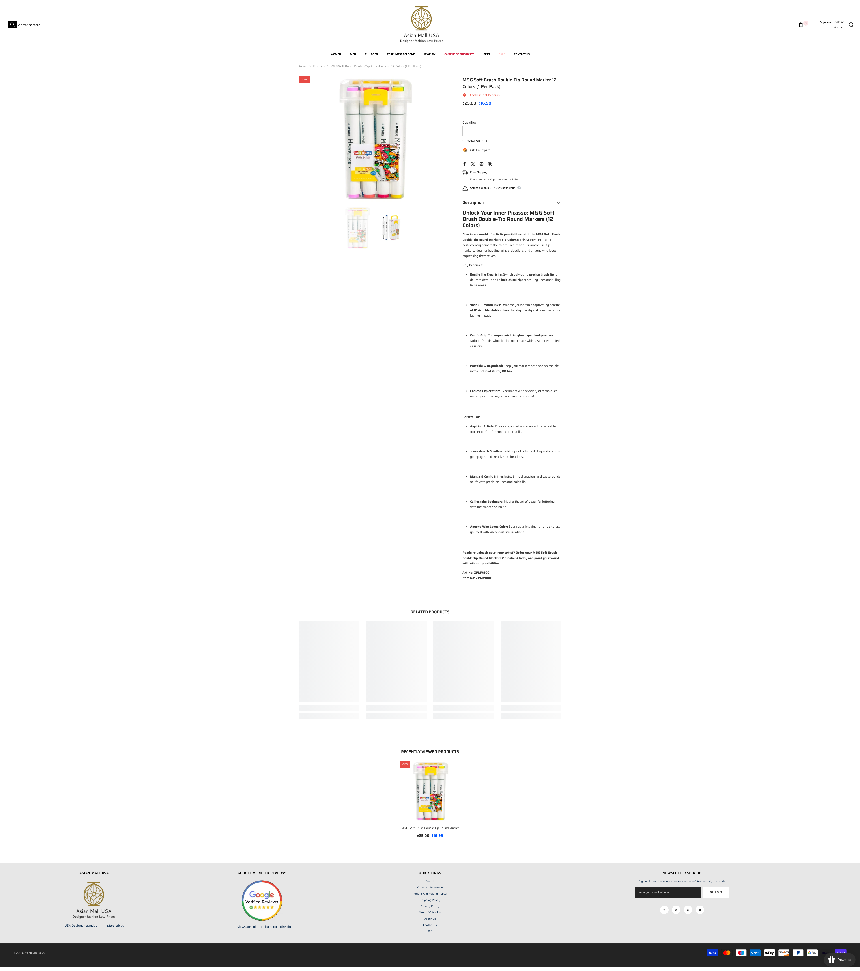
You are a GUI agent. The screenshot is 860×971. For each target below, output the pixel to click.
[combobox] (28, 24)
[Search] (28, 24)
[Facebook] (464, 163)
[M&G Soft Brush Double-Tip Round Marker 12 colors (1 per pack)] (430, 791)
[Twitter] (473, 163)
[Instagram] (676, 910)
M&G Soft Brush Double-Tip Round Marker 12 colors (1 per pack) (430, 828)
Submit (716, 892)
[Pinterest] (481, 163)
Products (319, 66)
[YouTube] (700, 910)
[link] (329, 708)
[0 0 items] (802, 24)
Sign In (824, 22)
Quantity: (469, 122)
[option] (374, 139)
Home (303, 66)
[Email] (490, 163)
